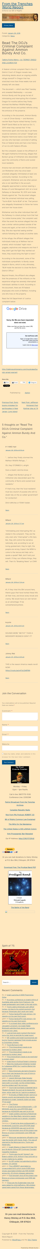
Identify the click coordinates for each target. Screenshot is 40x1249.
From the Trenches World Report (17, 5)
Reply (7, 510)
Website (5, 744)
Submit (34, 982)
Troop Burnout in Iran (15, 1045)
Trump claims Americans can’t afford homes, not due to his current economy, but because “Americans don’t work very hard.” (18, 1009)
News (13, 36)
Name (4, 725)
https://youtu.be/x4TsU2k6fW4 (18, 670)
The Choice (13, 1104)
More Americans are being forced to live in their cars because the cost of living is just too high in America (19, 1073)
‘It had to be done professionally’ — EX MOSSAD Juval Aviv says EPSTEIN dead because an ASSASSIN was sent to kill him (19, 1109)
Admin (27, 393)
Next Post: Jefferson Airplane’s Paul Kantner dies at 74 (30, 405)
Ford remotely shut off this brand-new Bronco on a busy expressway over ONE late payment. (19, 1132)
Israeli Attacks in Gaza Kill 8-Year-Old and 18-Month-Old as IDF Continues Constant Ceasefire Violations (19, 1149)
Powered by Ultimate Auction (29, 1248)
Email (4, 734)
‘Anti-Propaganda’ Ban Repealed (20, 834)
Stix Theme (32, 1240)
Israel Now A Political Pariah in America (21, 1061)
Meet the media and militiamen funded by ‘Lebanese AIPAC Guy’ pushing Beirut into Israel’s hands (19, 1066)
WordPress (16, 1240)
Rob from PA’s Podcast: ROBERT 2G (20, 815)
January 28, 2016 (14, 33)
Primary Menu (8, 25)
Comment (7, 711)
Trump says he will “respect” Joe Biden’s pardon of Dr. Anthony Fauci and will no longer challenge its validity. (19, 1156)
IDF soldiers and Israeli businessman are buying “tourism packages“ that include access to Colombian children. (19, 1040)
